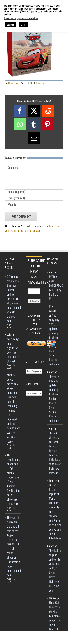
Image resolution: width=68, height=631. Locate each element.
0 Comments (40, 82)
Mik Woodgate (12, 82)
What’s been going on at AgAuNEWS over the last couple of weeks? (13, 347)
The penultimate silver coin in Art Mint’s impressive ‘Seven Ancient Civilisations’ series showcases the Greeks (13, 479)
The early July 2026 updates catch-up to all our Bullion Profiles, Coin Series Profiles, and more (54, 339)
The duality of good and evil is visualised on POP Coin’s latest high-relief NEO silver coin (55, 570)
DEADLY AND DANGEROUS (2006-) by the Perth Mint (56, 287)
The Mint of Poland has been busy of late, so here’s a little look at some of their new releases (55, 453)
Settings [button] (10, 24)
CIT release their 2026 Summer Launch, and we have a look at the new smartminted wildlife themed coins (13, 298)
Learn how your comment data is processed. (32, 228)
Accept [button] (23, 24)
